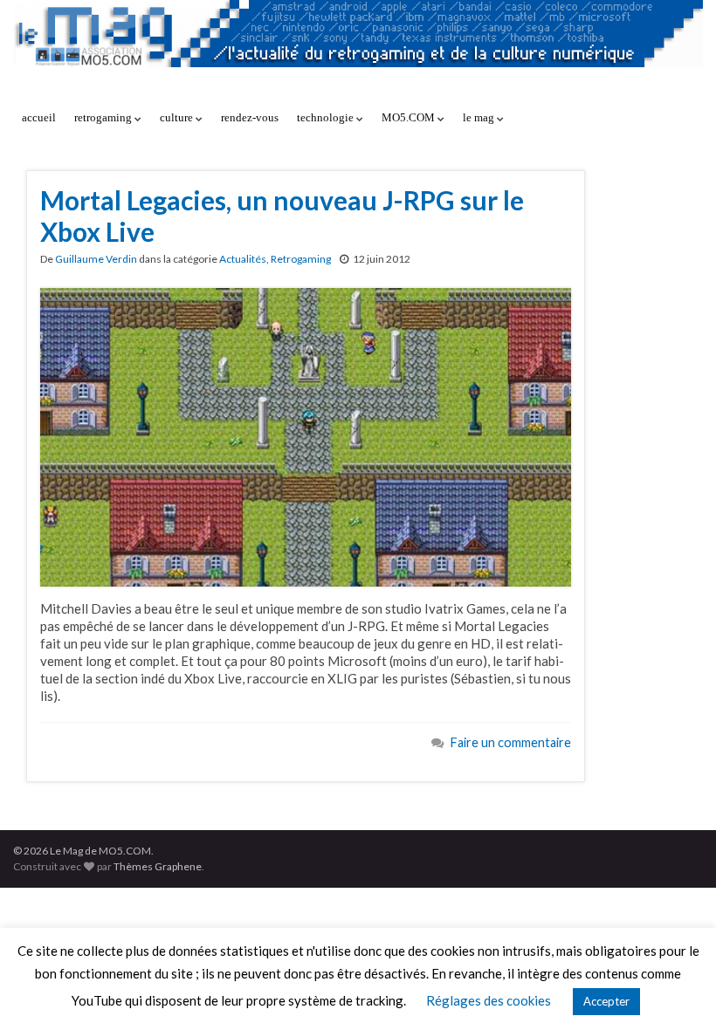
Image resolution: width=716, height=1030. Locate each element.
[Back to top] (677, 991)
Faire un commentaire (511, 742)
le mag (480, 117)
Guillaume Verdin (96, 258)
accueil (39, 117)
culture (178, 117)
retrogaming (104, 117)
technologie (326, 117)
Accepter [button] (606, 1001)
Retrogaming (301, 258)
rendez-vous (250, 117)
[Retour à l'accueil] (358, 50)
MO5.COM (409, 117)
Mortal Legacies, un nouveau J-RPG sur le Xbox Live (282, 215)
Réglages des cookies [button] (488, 1000)
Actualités (242, 258)
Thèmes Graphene (158, 866)
